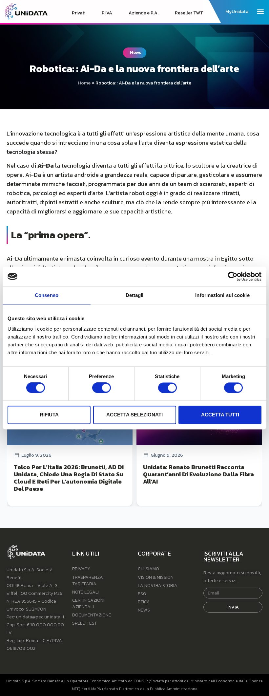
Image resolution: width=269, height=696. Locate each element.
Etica (144, 601)
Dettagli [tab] (135, 295)
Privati (78, 13)
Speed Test (84, 623)
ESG (142, 593)
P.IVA (107, 13)
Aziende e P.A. (143, 13)
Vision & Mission (156, 577)
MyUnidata (236, 12)
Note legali (85, 592)
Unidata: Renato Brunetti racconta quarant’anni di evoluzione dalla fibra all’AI (198, 474)
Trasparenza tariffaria (87, 580)
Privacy (81, 568)
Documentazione (91, 615)
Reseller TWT (189, 13)
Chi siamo (148, 568)
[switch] (101, 388)
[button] (260, 11)
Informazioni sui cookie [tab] (222, 295)
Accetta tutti (220, 414)
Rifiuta (49, 414)
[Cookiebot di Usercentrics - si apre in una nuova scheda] (232, 276)
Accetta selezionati (134, 414)
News (144, 610)
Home (84, 83)
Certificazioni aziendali (88, 603)
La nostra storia (157, 585)
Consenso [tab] (46, 295)
